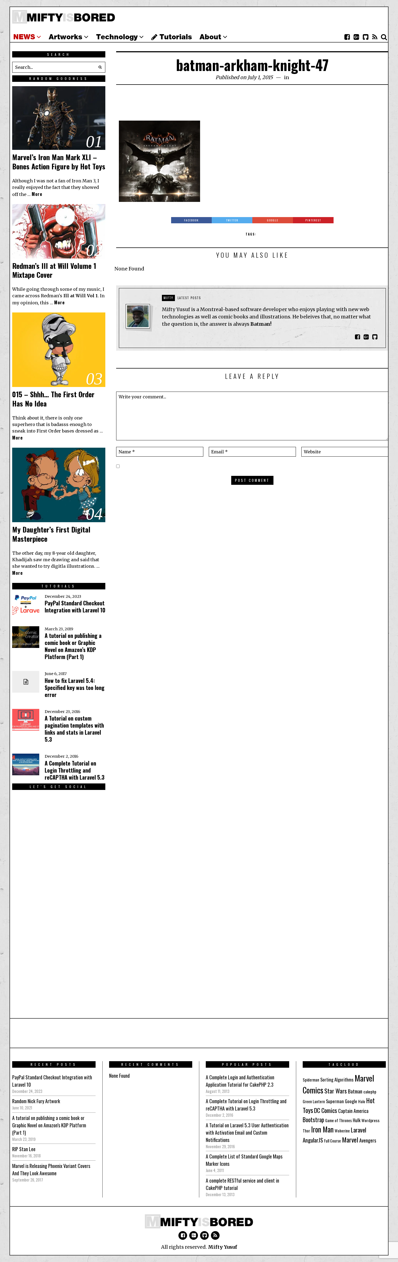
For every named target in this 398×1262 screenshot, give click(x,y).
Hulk (356, 1120)
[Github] (365, 37)
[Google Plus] (193, 1235)
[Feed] (374, 37)
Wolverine (342, 1131)
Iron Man (322, 1129)
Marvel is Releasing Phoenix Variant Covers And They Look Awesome (51, 1169)
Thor (306, 1131)
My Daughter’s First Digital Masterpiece (51, 534)
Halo (361, 1101)
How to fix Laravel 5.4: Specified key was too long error (75, 687)
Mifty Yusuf (222, 1247)
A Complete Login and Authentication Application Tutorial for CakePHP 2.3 (240, 1081)
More (37, 194)
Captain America (353, 1110)
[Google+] (356, 37)
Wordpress (370, 1120)
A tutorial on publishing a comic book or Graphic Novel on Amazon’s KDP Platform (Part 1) (73, 646)
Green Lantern (314, 1101)
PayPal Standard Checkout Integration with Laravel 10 (75, 606)
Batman (355, 1091)
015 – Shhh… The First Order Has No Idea (53, 399)
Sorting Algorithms (337, 1079)
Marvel (350, 1139)
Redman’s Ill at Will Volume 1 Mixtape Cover (54, 270)
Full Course (332, 1141)
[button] (99, 67)
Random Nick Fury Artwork (36, 1101)
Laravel (358, 1129)
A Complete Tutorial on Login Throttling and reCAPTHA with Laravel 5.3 (75, 770)
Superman (335, 1101)
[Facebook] (347, 37)
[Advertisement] (252, 105)
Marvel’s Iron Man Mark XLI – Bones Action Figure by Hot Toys (58, 162)
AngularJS (313, 1140)
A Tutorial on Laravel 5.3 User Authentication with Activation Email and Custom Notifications (247, 1132)
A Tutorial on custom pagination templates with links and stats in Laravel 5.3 (74, 728)
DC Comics (325, 1110)
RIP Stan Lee (23, 1149)
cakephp (369, 1092)
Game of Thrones (338, 1120)
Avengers (367, 1140)
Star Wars (335, 1090)
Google (351, 1101)
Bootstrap (313, 1119)
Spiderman (311, 1080)
